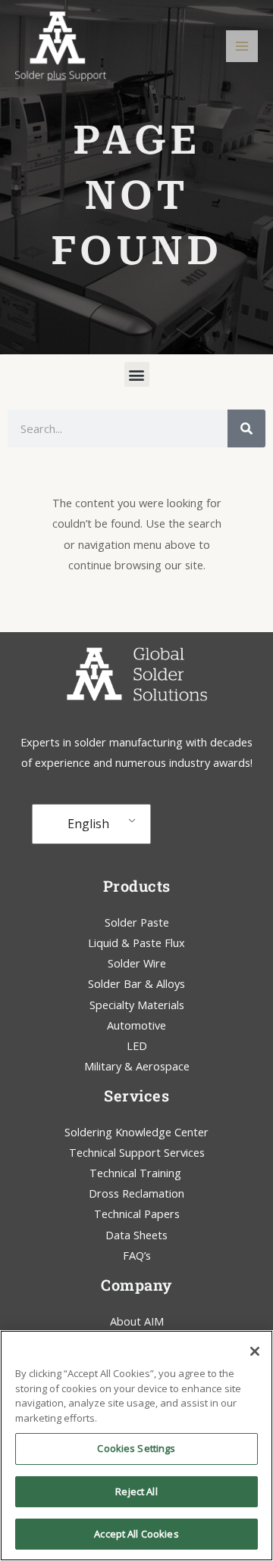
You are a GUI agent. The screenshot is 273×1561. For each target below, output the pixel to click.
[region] (136, 1445)
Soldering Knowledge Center (136, 1131)
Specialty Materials (136, 1004)
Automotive (136, 1025)
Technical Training (136, 1172)
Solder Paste (137, 922)
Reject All (136, 1491)
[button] (136, 374)
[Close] (254, 1351)
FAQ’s (137, 1255)
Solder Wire (137, 963)
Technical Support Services (137, 1152)
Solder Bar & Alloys (136, 983)
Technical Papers (137, 1213)
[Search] (246, 428)
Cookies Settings (136, 1448)
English (88, 823)
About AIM (137, 1321)
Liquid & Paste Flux (136, 942)
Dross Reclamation (136, 1193)
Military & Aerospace (137, 1065)
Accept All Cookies (136, 1534)
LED (137, 1045)
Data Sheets (136, 1234)
